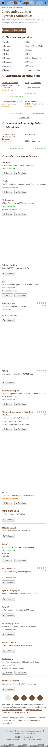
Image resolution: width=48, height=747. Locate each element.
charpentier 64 (7, 723)
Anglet (6, 42)
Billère (6, 54)
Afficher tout (24, 118)
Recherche (45, 3)
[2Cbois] (24, 184)
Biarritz (7, 50)
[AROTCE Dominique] (24, 682)
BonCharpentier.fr (27, 737)
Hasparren (8, 62)
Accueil (3, 3)
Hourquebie (30, 134)
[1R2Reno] (24, 165)
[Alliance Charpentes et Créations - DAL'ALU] (24, 418)
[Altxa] (24, 495)
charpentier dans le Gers (20, 712)
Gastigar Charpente (33, 82)
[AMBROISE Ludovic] (24, 513)
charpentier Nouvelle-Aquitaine (28, 720)
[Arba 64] (24, 609)
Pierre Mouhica (8, 134)
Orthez (30, 50)
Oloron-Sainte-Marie (35, 46)
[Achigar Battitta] (24, 267)
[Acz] (24, 286)
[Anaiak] (24, 550)
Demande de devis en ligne (13, 30)
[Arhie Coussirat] (24, 644)
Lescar (6, 70)
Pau (29, 54)
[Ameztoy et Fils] (24, 529)
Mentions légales (13, 739)
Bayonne (7, 46)
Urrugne (30, 62)
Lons (29, 42)
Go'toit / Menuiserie (10, 82)
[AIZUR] (24, 374)
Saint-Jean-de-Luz (34, 58)
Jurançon (7, 66)
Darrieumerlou (31, 101)
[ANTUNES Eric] (24, 573)
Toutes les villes (33, 70)
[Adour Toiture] (24, 309)
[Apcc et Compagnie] (24, 592)
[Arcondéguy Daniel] (24, 626)
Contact (23, 739)
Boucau (7, 58)
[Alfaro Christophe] (24, 394)
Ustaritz (30, 66)
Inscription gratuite (34, 739)
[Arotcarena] (24, 663)
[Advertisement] (24, 463)
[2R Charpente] (24, 204)
